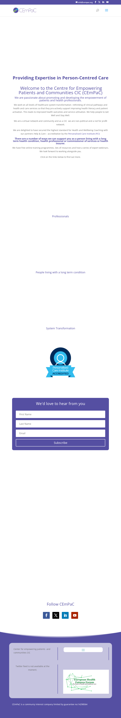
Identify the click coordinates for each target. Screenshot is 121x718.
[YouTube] (107, 2)
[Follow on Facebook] (46, 615)
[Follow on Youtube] (74, 615)
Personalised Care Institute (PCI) (84, 133)
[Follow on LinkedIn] (65, 615)
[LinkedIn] (103, 2)
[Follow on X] (55, 615)
